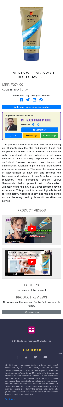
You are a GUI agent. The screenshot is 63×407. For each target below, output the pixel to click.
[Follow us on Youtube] (45, 357)
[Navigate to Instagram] (38, 124)
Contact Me (41, 129)
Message (32, 135)
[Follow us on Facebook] (17, 357)
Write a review (31, 312)
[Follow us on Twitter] (35, 357)
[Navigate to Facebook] (33, 124)
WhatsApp (50, 135)
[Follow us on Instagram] (26, 357)
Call (14, 135)
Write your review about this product (31, 107)
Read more (10, 399)
